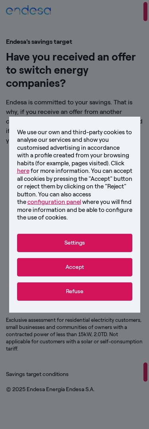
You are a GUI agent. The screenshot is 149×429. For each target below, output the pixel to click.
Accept (75, 266)
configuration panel (54, 202)
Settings (74, 242)
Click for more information (70, 166)
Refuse (74, 291)
